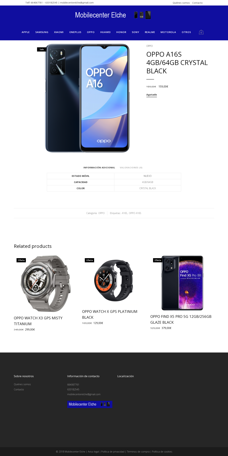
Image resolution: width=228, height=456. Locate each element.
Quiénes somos (181, 2)
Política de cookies (162, 451)
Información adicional (99, 167)
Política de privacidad (112, 451)
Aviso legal (93, 451)
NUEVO (148, 176)
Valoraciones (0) (131, 167)
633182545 (73, 389)
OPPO (149, 46)
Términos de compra (138, 451)
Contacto (197, 2)
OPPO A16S (135, 213)
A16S (124, 213)
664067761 (73, 384)
